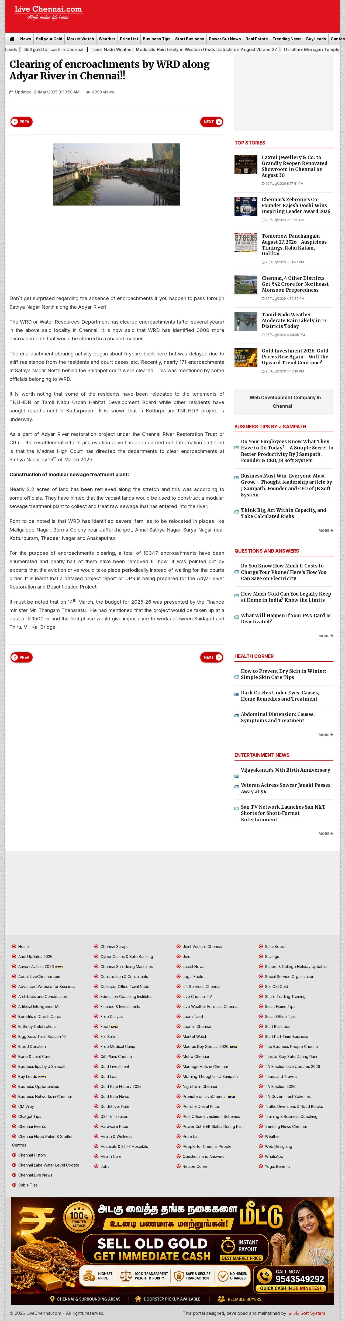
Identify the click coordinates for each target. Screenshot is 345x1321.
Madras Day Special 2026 (206, 1046)
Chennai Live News (34, 1175)
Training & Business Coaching (291, 1116)
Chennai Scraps (114, 946)
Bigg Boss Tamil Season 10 (41, 1036)
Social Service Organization (289, 976)
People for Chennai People (207, 1146)
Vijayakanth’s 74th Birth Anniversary (285, 770)
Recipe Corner (195, 1166)
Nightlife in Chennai (199, 1086)
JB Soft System (308, 1313)
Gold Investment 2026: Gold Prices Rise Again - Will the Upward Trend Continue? (295, 357)
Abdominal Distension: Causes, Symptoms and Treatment (278, 717)
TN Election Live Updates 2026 (292, 1066)
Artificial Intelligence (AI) (39, 1006)
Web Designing (278, 1146)
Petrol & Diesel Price (200, 1106)
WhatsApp (273, 1156)
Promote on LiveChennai (204, 1096)
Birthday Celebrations (37, 1026)
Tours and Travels (280, 1076)
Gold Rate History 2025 (120, 1086)
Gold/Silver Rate (114, 1106)
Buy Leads (316, 38)
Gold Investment (114, 1066)
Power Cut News (225, 38)
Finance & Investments (119, 1006)
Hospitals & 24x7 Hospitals (123, 1146)
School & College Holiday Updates (295, 966)
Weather (107, 38)
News (25, 38)
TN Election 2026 (280, 1086)
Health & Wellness (115, 1136)
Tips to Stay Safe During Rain (290, 1056)
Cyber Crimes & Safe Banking (126, 956)
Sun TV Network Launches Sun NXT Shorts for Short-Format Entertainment (283, 813)
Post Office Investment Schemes (211, 1116)
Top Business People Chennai (291, 1046)
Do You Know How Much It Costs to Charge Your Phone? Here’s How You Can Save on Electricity (283, 572)
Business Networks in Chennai (44, 1096)
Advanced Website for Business (46, 986)
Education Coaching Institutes (126, 996)
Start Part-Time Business (286, 1036)
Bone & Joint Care (34, 1056)
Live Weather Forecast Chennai (210, 1006)
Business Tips (157, 38)
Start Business (189, 38)
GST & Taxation (113, 1116)
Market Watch (80, 38)
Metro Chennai (195, 1056)
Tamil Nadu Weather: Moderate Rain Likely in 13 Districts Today (294, 321)
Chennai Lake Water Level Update (48, 1165)
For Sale (107, 1036)
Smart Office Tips (280, 1016)
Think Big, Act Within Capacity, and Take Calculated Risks (283, 513)
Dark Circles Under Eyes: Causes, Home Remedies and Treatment (280, 696)
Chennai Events (31, 1126)
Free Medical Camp (117, 1046)
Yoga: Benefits (277, 1166)
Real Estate (257, 38)
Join (186, 956)
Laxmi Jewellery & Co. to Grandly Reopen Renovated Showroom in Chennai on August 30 (294, 166)
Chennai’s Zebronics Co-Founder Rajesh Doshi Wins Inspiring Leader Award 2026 (296, 205)
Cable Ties (27, 1185)
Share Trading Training (285, 996)
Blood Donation (31, 1046)
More (324, 531)
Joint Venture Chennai (202, 946)
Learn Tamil (192, 1016)
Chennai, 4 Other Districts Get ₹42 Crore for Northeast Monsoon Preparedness (295, 284)
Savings (271, 956)
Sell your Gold (49, 38)
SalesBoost (274, 946)
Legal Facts (192, 976)
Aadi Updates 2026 (35, 956)
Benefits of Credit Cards (39, 1016)
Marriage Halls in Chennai (205, 1066)
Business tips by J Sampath (42, 1066)
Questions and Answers (203, 1156)
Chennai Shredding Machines (126, 966)
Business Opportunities (38, 1086)
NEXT (209, 122)
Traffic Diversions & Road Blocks (293, 1106)
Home (23, 946)
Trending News (287, 38)
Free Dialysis (111, 1016)
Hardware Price (113, 1126)
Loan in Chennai (196, 1026)
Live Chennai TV (197, 996)
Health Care (110, 1156)
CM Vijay (25, 1106)
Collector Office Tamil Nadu (124, 986)
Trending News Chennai (285, 1126)
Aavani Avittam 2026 (36, 966)
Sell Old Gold (276, 986)
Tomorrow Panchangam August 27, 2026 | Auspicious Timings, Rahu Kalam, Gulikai (294, 245)
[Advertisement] (214, 14)
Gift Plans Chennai (116, 1056)
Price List (129, 38)
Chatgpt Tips (29, 1116)
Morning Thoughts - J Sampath (210, 1076)
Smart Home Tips (279, 1006)
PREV (24, 122)
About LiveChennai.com (38, 976)
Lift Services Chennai (201, 986)
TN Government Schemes (287, 1096)
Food (105, 1026)
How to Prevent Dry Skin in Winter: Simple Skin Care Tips (283, 674)
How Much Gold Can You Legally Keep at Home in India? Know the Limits (286, 597)
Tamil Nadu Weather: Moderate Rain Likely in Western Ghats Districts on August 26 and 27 (144, 49)
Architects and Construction (42, 996)
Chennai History (31, 1155)
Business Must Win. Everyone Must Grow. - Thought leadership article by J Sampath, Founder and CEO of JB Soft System (286, 485)
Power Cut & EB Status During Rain (213, 1126)
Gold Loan (109, 1076)
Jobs (104, 1166)
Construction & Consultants (123, 976)
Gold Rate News (114, 1096)
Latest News (193, 966)
